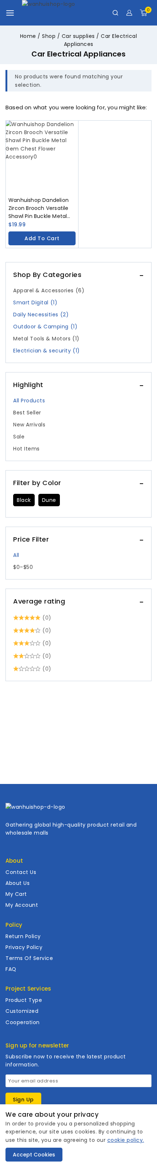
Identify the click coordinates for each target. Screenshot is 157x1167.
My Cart (16, 894)
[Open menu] (10, 12)
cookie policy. (125, 1140)
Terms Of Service (29, 958)
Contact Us (20, 872)
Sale (18, 436)
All (16, 555)
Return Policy (23, 936)
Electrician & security (46, 350)
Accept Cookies (34, 1154)
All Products (29, 400)
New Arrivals (29, 424)
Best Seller (27, 412)
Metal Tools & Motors (46, 338)
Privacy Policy (23, 947)
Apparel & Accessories (48, 290)
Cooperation (22, 1022)
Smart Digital (35, 302)
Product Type (23, 1000)
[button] (42, 238)
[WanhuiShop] (58, 12)
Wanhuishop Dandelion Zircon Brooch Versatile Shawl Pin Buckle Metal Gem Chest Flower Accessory (38, 208)
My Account (21, 905)
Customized (21, 1011)
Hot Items (26, 448)
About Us (17, 883)
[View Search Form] (115, 12)
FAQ (10, 969)
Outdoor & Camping (45, 326)
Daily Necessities (41, 314)
